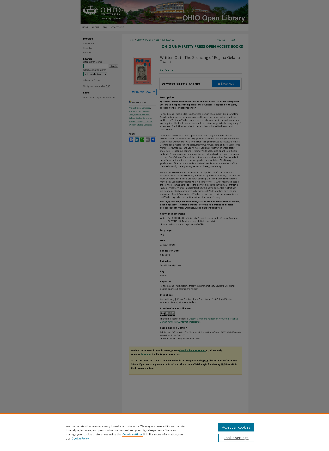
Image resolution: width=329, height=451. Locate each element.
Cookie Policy (80, 438)
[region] (164, 432)
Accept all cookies (236, 427)
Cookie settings (133, 434)
